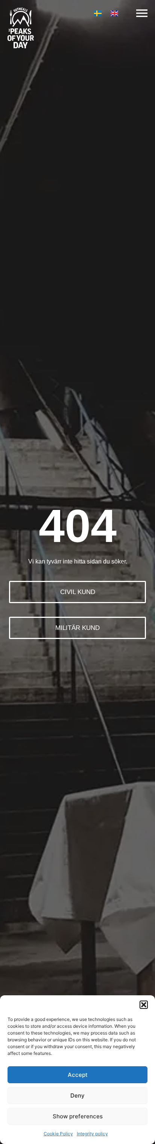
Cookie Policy (58, 1133)
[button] (143, 1005)
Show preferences (78, 1116)
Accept (78, 1074)
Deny (77, 1095)
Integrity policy (92, 1133)
